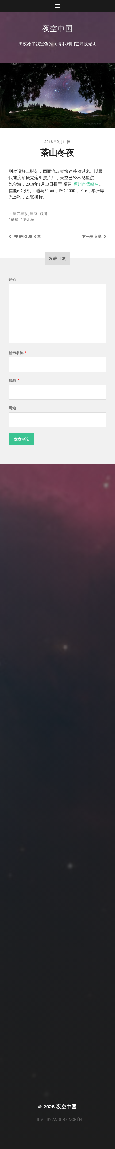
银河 (43, 213)
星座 (33, 213)
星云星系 (20, 213)
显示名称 (17, 352)
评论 (12, 279)
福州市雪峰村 (86, 184)
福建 (14, 219)
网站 (12, 407)
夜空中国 (57, 28)
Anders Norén (67, 1119)
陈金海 (28, 219)
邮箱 (14, 380)
